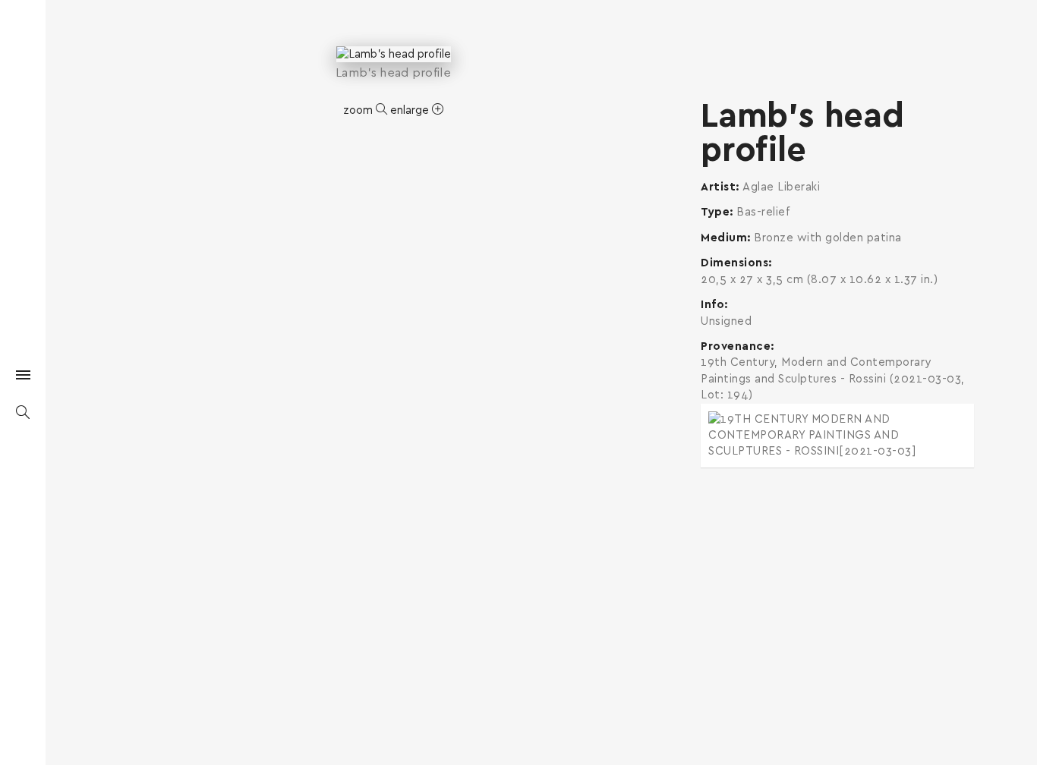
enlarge (411, 110)
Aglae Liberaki (781, 187)
